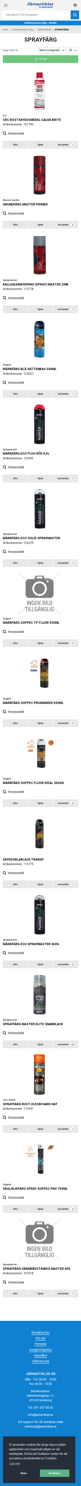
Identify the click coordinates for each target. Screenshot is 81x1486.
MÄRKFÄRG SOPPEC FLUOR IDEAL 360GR (33, 783)
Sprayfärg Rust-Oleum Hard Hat (30, 1104)
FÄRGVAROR (44, 29)
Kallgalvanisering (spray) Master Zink (35, 284)
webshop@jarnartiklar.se (40, 1426)
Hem (5, 29)
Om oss (41, 1338)
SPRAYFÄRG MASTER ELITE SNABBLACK (33, 1024)
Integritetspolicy (40, 1349)
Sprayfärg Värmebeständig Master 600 (36, 1269)
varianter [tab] (65, 144)
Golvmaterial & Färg (22, 29)
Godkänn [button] (54, 1473)
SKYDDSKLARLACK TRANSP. (23, 859)
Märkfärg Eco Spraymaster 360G (31, 944)
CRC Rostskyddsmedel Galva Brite (32, 120)
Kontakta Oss (40, 1332)
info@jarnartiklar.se (40, 1415)
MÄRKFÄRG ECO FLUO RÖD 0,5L (26, 453)
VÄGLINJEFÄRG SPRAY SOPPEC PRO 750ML (35, 1189)
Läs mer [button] (15, 1463)
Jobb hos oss (40, 1361)
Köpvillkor (40, 1355)
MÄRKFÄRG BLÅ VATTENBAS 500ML (30, 369)
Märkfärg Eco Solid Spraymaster (31, 538)
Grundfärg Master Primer (25, 204)
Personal (40, 1344)
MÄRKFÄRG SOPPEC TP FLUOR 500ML (31, 622)
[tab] (15, 145)
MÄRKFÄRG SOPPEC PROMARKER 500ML (33, 703)
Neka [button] (24, 1473)
